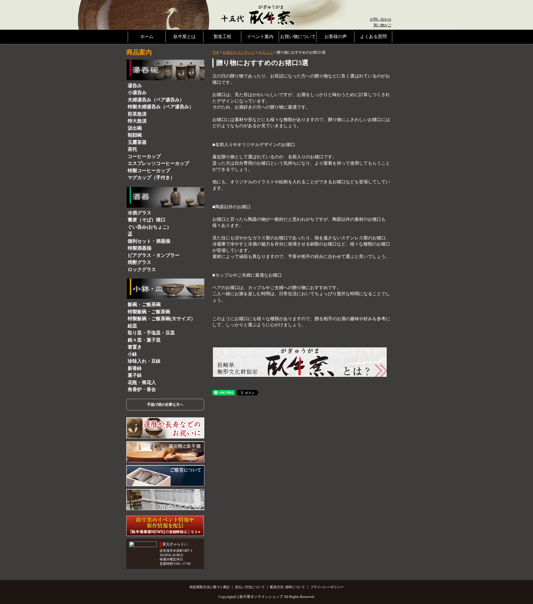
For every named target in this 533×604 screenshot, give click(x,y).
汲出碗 (135, 128)
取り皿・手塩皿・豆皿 (151, 332)
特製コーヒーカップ (149, 170)
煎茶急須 (137, 114)
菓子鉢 (135, 375)
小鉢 (132, 354)
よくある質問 (373, 36)
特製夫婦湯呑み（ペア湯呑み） (161, 106)
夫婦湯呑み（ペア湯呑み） (156, 99)
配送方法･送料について (287, 587)
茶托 (132, 149)
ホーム (147, 36)
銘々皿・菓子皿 (144, 340)
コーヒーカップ (144, 156)
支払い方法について (250, 587)
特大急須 (137, 121)
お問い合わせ (380, 19)
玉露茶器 (137, 142)
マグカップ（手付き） (151, 177)
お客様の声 (336, 36)
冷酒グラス (139, 212)
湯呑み (135, 85)
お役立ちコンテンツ (239, 52)
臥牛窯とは (185, 36)
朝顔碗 (135, 135)
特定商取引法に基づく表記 (210, 587)
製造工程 (222, 36)
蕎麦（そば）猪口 (146, 219)
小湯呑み (137, 92)
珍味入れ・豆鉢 (144, 361)
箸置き (135, 347)
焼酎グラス (139, 262)
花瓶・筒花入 (142, 382)
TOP (215, 52)
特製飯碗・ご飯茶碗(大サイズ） (161, 318)
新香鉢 (135, 368)
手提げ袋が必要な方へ (165, 404)
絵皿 (132, 326)
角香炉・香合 (142, 389)
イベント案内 (260, 36)
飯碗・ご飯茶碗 (144, 304)
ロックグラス (142, 269)
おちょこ (266, 52)
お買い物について (298, 36)
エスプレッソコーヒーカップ (158, 163)
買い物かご (382, 25)
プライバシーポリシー (327, 587)
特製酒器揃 (139, 248)
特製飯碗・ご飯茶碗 (149, 311)
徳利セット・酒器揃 (149, 241)
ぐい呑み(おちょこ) (148, 227)
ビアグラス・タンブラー (154, 255)
